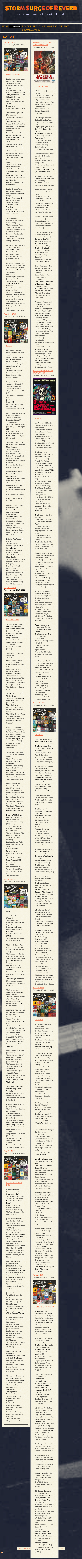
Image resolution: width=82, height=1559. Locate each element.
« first (20, 1549)
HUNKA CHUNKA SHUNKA (44, 1307)
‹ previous (26, 1549)
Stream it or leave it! (13, 75)
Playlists (15, 26)
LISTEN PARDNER (41, 86)
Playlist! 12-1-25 (9, 43)
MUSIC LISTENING (12, 620)
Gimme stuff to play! (58, 26)
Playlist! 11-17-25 (10, 314)
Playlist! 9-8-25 (38, 1275)
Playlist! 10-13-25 (39, 703)
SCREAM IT (39, 418)
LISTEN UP (39, 735)
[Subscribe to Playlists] (2, 1553)
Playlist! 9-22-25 (38, 988)
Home (5, 26)
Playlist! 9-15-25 (9, 1151)
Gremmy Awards (31, 30)
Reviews (26, 26)
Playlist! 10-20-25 (10, 588)
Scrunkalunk (39, 1020)
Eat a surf (9, 346)
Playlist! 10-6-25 (9, 879)
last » (62, 1549)
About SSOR (39, 26)
